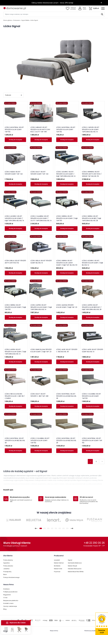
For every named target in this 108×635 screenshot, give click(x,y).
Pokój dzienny (8, 560)
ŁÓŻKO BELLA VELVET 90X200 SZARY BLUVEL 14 (41, 261)
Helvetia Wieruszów (74, 569)
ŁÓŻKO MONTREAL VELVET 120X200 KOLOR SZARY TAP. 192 (92, 440)
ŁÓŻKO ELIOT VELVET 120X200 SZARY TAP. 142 (39, 173)
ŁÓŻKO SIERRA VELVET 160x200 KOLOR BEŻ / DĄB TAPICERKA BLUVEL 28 (91, 218)
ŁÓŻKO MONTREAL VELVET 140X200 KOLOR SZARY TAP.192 (65, 129)
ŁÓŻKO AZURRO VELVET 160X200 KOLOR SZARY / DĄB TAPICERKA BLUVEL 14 (65, 174)
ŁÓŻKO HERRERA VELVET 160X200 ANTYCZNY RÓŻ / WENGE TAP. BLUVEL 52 (91, 174)
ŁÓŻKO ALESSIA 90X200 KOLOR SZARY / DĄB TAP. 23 (66, 306)
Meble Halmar (59, 563)
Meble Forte (58, 569)
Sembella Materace (75, 563)
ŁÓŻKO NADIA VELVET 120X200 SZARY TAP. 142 (14, 173)
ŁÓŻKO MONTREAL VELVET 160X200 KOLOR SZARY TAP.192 (14, 129)
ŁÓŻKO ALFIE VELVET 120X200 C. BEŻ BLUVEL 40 (66, 350)
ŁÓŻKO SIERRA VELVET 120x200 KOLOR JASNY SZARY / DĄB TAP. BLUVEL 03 (66, 262)
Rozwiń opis (8, 490)
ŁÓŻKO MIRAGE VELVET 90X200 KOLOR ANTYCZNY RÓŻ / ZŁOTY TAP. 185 (40, 129)
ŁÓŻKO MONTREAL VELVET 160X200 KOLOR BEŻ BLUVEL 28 (66, 396)
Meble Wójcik (72, 566)
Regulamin (7, 595)
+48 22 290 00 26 (94, 543)
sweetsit (57, 560)
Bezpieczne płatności (10, 600)
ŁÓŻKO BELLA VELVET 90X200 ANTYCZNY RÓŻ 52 (15, 261)
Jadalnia (6, 569)
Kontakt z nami (8, 603)
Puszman (57, 572)
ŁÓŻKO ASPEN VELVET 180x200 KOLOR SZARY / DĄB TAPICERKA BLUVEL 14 (41, 307)
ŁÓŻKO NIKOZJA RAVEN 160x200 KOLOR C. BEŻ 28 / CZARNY (15, 396)
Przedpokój (7, 572)
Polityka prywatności (10, 592)
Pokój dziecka (8, 566)
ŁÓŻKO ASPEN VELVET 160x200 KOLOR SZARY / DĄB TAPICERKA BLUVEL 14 (15, 351)
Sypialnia (6, 563)
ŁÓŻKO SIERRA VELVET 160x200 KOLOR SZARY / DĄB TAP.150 (67, 218)
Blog (4, 609)
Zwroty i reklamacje (10, 606)
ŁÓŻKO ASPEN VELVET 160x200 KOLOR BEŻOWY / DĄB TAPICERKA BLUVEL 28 (91, 307)
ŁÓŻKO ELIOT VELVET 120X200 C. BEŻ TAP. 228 (39, 395)
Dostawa (6, 589)
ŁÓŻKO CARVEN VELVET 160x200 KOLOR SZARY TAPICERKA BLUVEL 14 (90, 129)
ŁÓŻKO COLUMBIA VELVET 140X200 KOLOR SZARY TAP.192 (39, 440)
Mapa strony (54, 631)
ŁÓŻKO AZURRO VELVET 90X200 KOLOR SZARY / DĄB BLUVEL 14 (92, 262)
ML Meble (57, 566)
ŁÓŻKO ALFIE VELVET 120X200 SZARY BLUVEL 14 (92, 350)
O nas (5, 598)
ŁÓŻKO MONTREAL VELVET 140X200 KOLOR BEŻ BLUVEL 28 (15, 440)
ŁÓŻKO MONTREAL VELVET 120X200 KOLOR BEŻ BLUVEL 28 (66, 440)
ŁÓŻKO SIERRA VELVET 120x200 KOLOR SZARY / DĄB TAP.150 (15, 307)
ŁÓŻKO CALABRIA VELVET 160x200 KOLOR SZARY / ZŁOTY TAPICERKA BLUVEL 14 (40, 218)
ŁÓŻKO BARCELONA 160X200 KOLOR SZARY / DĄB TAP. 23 (41, 350)
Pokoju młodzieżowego (11, 577)
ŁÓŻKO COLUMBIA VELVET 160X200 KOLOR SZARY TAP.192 (91, 396)
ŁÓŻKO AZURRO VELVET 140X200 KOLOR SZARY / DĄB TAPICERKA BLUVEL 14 (14, 218)
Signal (70, 560)
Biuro (5, 574)
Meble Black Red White (76, 572)
